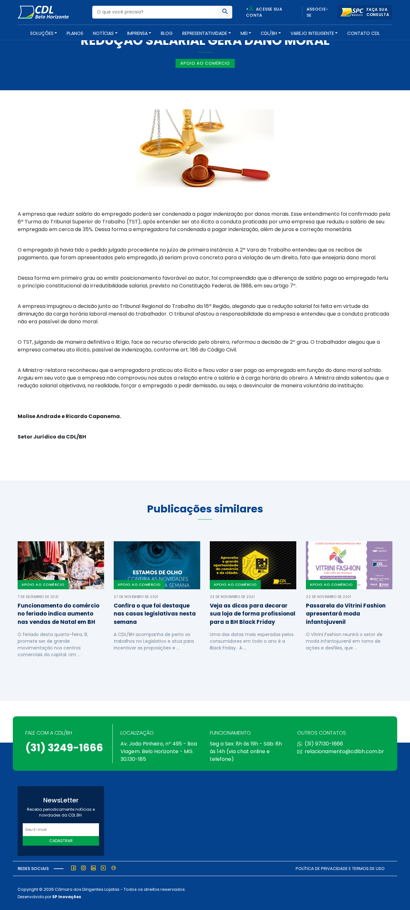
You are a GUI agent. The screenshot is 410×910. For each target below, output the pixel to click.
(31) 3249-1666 (64, 747)
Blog (167, 33)
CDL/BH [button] (269, 33)
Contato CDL (363, 33)
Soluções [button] (41, 33)
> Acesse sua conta (264, 12)
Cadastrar (61, 840)
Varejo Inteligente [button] (312, 33)
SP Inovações (66, 896)
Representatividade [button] (204, 33)
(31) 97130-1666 (324, 743)
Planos (75, 33)
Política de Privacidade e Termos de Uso (340, 869)
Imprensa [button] (137, 33)
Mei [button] (244, 33)
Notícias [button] (103, 33)
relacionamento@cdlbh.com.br (344, 751)
